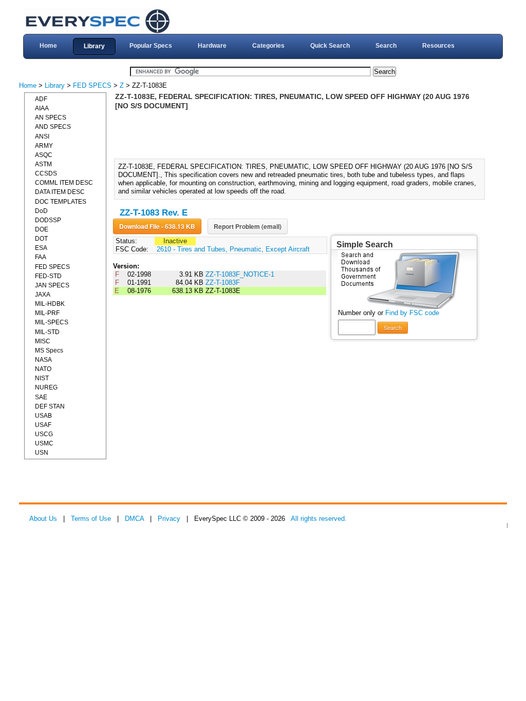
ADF (41, 99)
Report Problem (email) (247, 226)
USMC (44, 443)
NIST (42, 378)
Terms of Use (91, 518)
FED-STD (48, 276)
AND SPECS (53, 126)
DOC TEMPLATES (60, 201)
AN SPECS (50, 117)
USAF (43, 425)
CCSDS (46, 173)
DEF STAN (50, 406)
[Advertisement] (303, 133)
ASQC (43, 155)
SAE (41, 397)
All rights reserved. (319, 518)
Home (48, 45)
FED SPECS (92, 85)
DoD (41, 211)
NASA (43, 359)
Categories (268, 45)
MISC (42, 341)
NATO (43, 369)
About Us (43, 518)
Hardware (212, 45)
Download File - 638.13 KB (157, 226)
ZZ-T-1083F (222, 282)
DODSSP (48, 220)
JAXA (42, 294)
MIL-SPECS (51, 322)
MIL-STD (47, 332)
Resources (438, 45)
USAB (43, 415)
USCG (44, 434)
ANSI (42, 136)
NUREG (46, 387)
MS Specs (49, 350)
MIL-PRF (47, 313)
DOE (41, 229)
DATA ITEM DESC (60, 192)
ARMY (44, 145)
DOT (41, 238)
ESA (41, 247)
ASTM (43, 164)
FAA (40, 257)
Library (94, 46)
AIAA (42, 108)
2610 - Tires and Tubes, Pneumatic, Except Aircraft (233, 249)
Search (386, 45)
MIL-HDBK (50, 303)
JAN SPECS (52, 285)
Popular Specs (150, 45)
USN (41, 452)
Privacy (169, 518)
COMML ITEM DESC (64, 182)
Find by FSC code (412, 313)
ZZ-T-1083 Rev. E (153, 213)
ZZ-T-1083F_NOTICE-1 (239, 274)
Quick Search (330, 45)
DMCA (134, 518)
